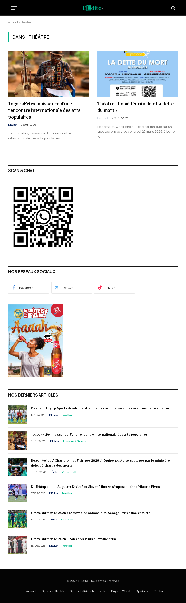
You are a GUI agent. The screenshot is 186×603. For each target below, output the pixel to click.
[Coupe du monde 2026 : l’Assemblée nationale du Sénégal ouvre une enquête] (17, 519)
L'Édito (12, 124)
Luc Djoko (104, 118)
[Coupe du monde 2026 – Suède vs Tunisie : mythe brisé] (17, 545)
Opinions (142, 591)
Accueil (13, 22)
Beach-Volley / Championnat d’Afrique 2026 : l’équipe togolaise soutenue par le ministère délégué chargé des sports (100, 463)
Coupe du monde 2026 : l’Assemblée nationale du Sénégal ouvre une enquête (90, 513)
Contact (159, 591)
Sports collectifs (53, 591)
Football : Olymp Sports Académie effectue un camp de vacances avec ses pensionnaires (100, 408)
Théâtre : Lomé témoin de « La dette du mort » (135, 107)
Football (68, 415)
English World (120, 591)
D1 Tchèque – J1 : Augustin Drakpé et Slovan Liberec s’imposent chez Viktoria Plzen (95, 487)
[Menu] (14, 7)
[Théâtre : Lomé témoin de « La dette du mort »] (137, 74)
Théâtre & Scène (74, 441)
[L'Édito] (93, 8)
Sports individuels (82, 591)
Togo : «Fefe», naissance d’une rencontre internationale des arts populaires (44, 110)
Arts (102, 591)
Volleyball (69, 472)
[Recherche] (172, 7)
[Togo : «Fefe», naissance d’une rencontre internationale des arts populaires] (48, 74)
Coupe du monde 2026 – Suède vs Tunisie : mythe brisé (74, 539)
